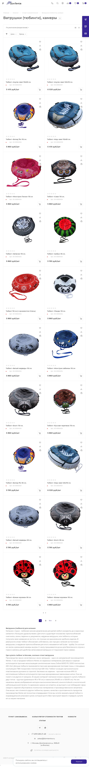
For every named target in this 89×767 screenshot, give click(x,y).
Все (50, 620)
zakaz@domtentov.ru (46, 739)
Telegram (39, 727)
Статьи (42, 720)
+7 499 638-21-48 (38, 734)
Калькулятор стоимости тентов (47, 717)
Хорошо (79, 762)
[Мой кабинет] (63, 3)
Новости (72, 717)
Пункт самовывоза (17, 717)
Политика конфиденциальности (46, 750)
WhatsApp (45, 727)
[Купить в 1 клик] (40, 49)
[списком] (78, 27)
